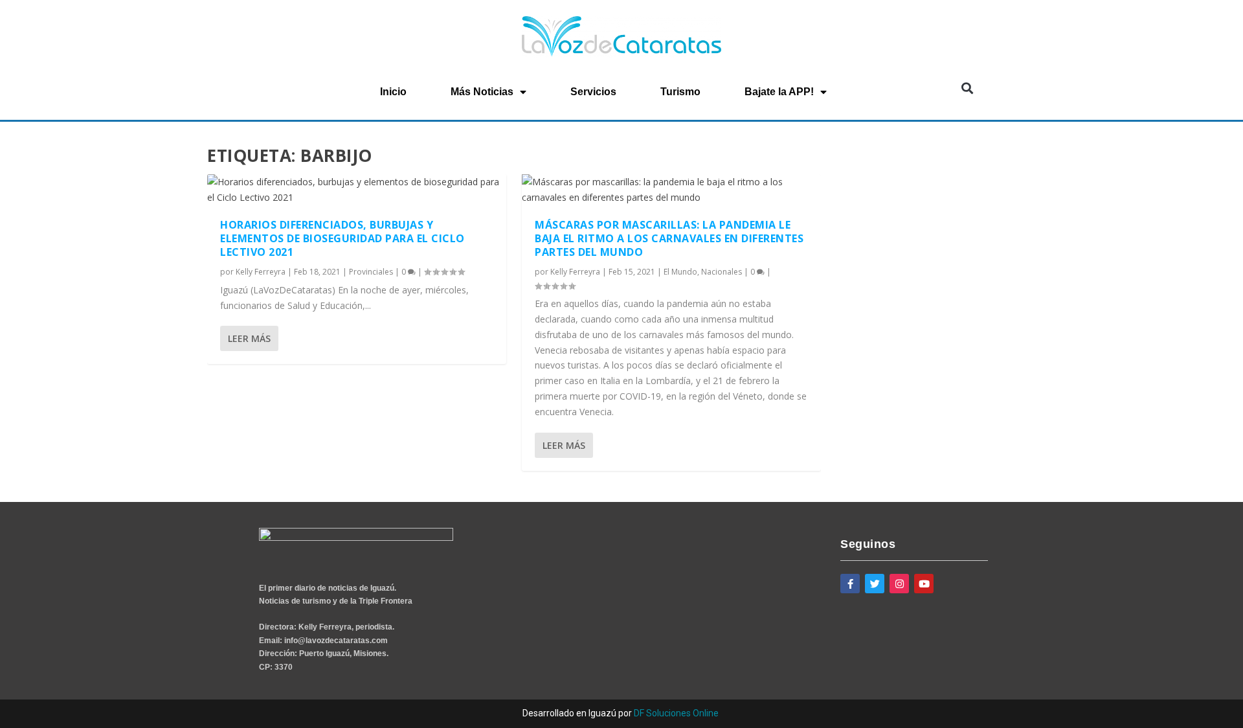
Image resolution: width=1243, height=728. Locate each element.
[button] (967, 87)
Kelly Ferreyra (261, 271)
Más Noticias (482, 91)
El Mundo (680, 271)
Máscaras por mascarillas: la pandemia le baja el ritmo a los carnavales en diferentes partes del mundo (669, 238)
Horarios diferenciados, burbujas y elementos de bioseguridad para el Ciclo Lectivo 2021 (342, 238)
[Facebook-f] (850, 583)
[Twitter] (874, 583)
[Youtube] (924, 583)
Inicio (393, 91)
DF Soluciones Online (676, 713)
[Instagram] (899, 583)
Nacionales (721, 271)
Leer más (249, 338)
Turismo (680, 91)
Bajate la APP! (779, 91)
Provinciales (371, 271)
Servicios (593, 91)
